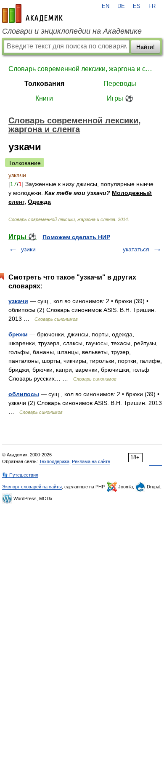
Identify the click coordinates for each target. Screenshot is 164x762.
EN (105, 6)
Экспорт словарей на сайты (32, 486)
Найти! (145, 46)
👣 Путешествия (20, 474)
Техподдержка (54, 461)
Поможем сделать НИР (76, 237)
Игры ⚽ (120, 98)
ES (136, 6)
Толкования (44, 83)
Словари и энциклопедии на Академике (72, 31)
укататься (136, 249)
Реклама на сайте (91, 461)
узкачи (18, 301)
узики (28, 249)
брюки (18, 334)
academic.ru (32, 13)
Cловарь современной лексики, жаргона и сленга (82, 68)
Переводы (119, 83)
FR (152, 6)
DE (121, 6)
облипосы (23, 394)
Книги (44, 98)
